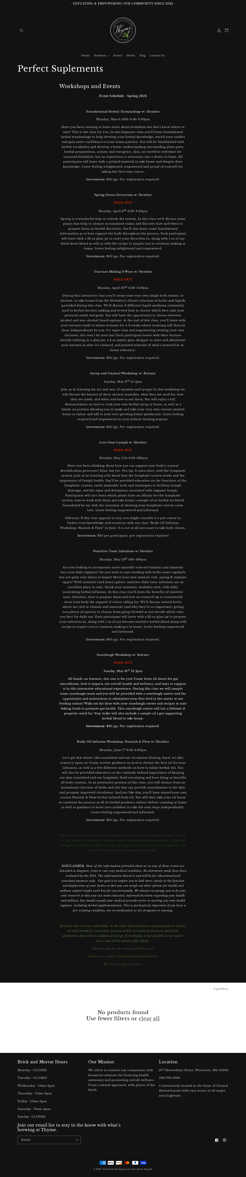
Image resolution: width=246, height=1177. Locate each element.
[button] (21, 30)
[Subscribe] (77, 1140)
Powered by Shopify (141, 1169)
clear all (149, 1018)
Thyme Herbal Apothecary (117, 1169)
